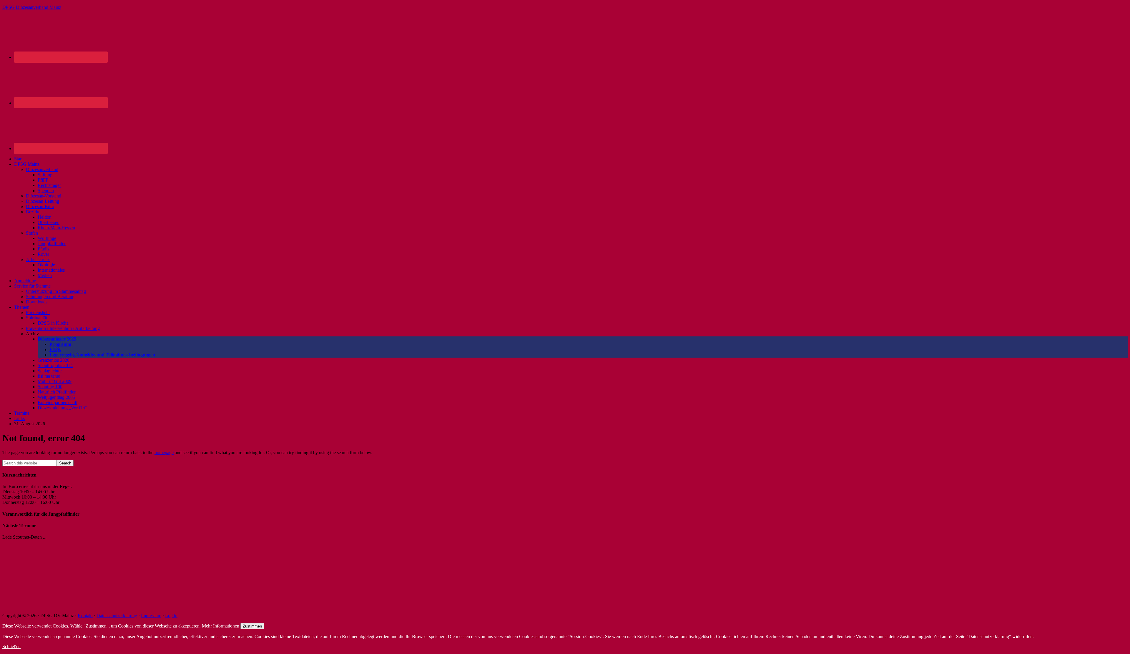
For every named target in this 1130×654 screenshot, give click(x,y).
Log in (171, 615)
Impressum (151, 615)
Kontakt (85, 615)
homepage (164, 452)
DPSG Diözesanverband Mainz (31, 7)
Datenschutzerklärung (117, 615)
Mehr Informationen (220, 625)
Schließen (11, 646)
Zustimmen (252, 626)
